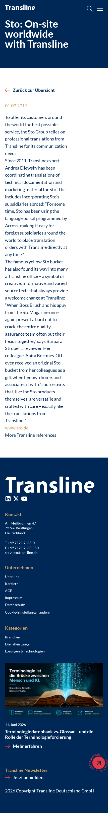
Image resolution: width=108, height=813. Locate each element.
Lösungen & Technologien (25, 651)
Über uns (12, 576)
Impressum (13, 598)
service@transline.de (21, 552)
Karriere (11, 583)
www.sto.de (16, 427)
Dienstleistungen (18, 644)
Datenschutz (15, 605)
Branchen (12, 637)
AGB (8, 590)
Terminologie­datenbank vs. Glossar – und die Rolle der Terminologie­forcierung (49, 734)
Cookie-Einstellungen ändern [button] (27, 612)
